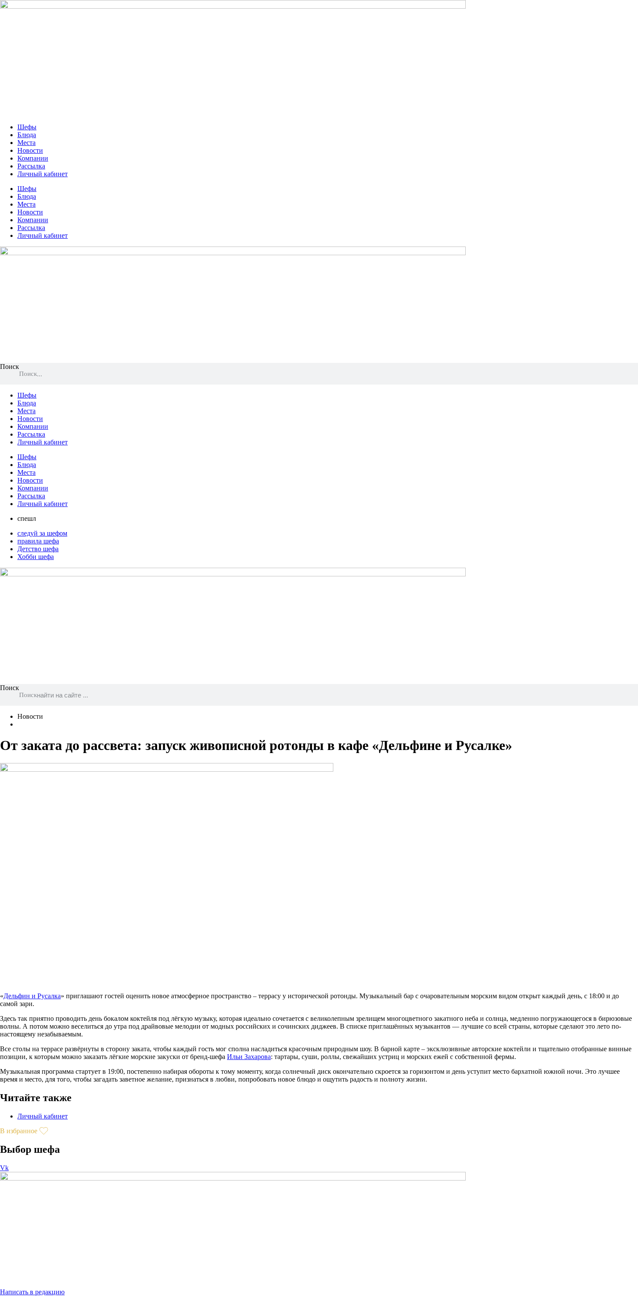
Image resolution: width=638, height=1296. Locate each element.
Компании (32, 158)
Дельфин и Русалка (32, 996)
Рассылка (31, 166)
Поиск (9, 366)
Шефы (26, 127)
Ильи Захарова (249, 1056)
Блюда (26, 134)
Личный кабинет (42, 174)
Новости (30, 150)
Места (26, 142)
